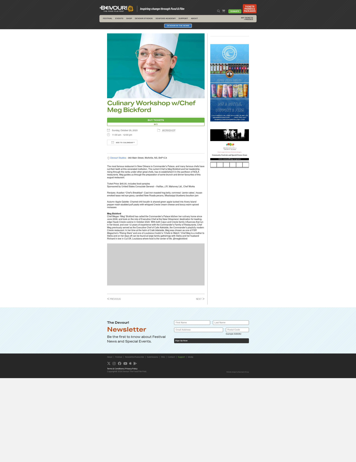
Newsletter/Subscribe (134, 357)
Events (119, 18)
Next (200, 299)
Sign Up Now (181, 340)
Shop (129, 18)
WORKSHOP (168, 130)
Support (183, 18)
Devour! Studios (118, 157)
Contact (171, 357)
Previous (114, 299)
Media (190, 357)
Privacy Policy (131, 369)
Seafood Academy (166, 18)
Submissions (152, 357)
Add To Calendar (124, 142)
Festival (107, 18)
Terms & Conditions (115, 369)
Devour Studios (144, 18)
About (194, 18)
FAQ (163, 357)
